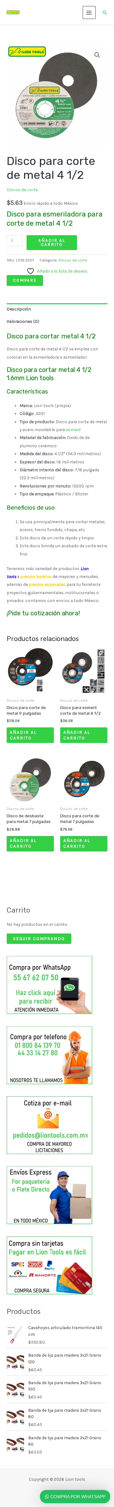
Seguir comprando (39, 938)
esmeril (72, 429)
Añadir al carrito (51, 242)
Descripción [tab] (19, 308)
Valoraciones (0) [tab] (23, 321)
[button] (105, 13)
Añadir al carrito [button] (23, 735)
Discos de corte (22, 189)
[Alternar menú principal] (89, 12)
